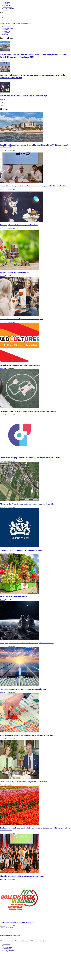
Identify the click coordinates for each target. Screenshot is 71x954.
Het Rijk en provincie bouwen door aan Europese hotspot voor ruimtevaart (27, 643)
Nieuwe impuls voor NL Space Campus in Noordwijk (23, 96)
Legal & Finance (8, 33)
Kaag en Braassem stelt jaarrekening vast (14, 272)
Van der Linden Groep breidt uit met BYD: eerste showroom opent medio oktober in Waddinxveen (35, 186)
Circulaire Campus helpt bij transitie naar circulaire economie (22, 876)
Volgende (10, 927)
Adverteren (6, 2)
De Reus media (7, 5)
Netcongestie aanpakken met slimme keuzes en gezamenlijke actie (23, 689)
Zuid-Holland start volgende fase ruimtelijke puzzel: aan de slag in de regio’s (27, 735)
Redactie (2, 60)
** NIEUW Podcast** (9, 8)
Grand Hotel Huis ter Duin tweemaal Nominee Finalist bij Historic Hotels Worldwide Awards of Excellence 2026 (33, 56)
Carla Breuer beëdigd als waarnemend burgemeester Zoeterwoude (23, 782)
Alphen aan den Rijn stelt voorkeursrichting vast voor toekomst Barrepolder (27, 504)
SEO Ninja (43, 941)
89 (6, 927)
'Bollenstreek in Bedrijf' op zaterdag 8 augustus (17, 922)
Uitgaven (5, 3)
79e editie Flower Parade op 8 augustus (14, 596)
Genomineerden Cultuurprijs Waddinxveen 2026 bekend (20, 365)
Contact (5, 10)
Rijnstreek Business (23, 941)
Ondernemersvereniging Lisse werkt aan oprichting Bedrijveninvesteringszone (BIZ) (30, 458)
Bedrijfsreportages (8, 28)
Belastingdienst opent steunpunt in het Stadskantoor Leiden (21, 550)
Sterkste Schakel (7, 7)
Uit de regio (6, 26)
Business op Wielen (8, 31)
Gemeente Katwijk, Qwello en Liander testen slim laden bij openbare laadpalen (28, 411)
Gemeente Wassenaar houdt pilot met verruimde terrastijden (21, 319)
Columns (5, 29)
